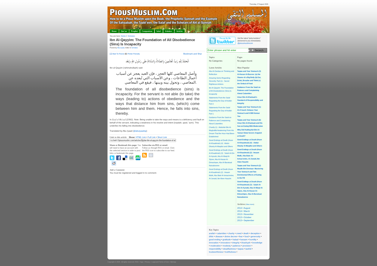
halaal (235, 239)
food (247, 236)
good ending (215, 239)
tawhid (248, 249)
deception (255, 233)
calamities (221, 233)
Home (123, 36)
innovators (225, 242)
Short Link (162, 137)
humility (252, 239)
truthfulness (230, 252)
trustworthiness (216, 252)
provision (247, 246)
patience (237, 246)
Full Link (152, 137)
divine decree (231, 236)
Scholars (131, 36)
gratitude (227, 239)
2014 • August (243, 208)
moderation (215, 246)
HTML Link (141, 137)
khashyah (245, 242)
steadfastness (229, 249)
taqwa (240, 249)
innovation (214, 242)
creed (239, 233)
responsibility (215, 249)
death (246, 233)
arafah (212, 233)
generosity (255, 236)
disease (219, 236)
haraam (243, 239)
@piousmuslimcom (245, 43)
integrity (235, 242)
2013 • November (245, 214)
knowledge (257, 242)
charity (231, 233)
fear (241, 236)
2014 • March (243, 211)
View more (250, 204)
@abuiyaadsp (140, 131)
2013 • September (245, 220)
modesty (227, 246)
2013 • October (244, 217)
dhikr (211, 236)
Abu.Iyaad (120, 48)
